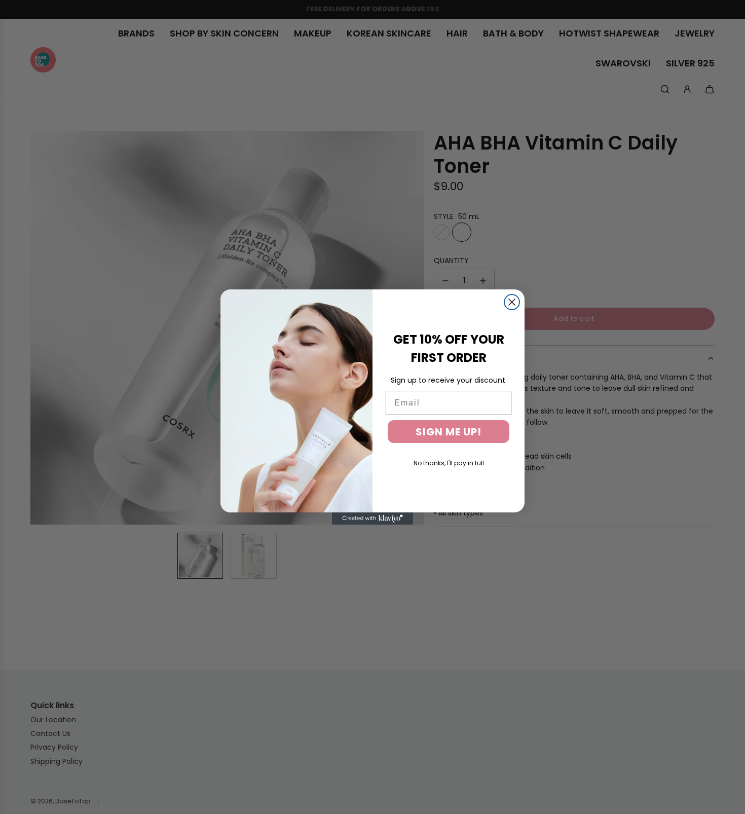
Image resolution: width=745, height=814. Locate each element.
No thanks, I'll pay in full (449, 463)
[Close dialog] (511, 302)
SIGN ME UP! (448, 432)
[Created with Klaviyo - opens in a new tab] (372, 518)
